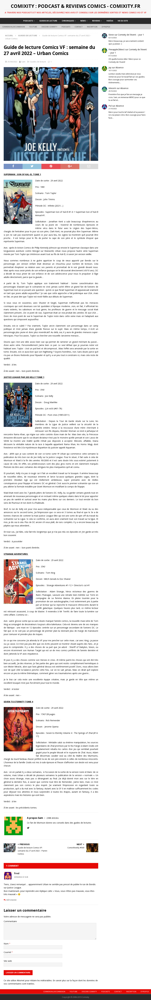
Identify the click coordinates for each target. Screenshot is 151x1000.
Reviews (96, 21)
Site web (8, 960)
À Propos (106, 27)
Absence (119, 67)
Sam (23, 61)
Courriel (8, 952)
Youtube (33, 27)
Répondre (11, 900)
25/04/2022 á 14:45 (21, 877)
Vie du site (123, 21)
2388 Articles (52, 818)
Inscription (92, 27)
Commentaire (10, 921)
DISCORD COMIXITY (49, 27)
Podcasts (28, 21)
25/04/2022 (12, 61)
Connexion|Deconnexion (13, 27)
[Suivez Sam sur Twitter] (28, 827)
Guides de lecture (48, 21)
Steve (111, 34)
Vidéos (109, 21)
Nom (6, 943)
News (83, 21)
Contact (78, 27)
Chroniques (68, 21)
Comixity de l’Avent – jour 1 (131, 34)
